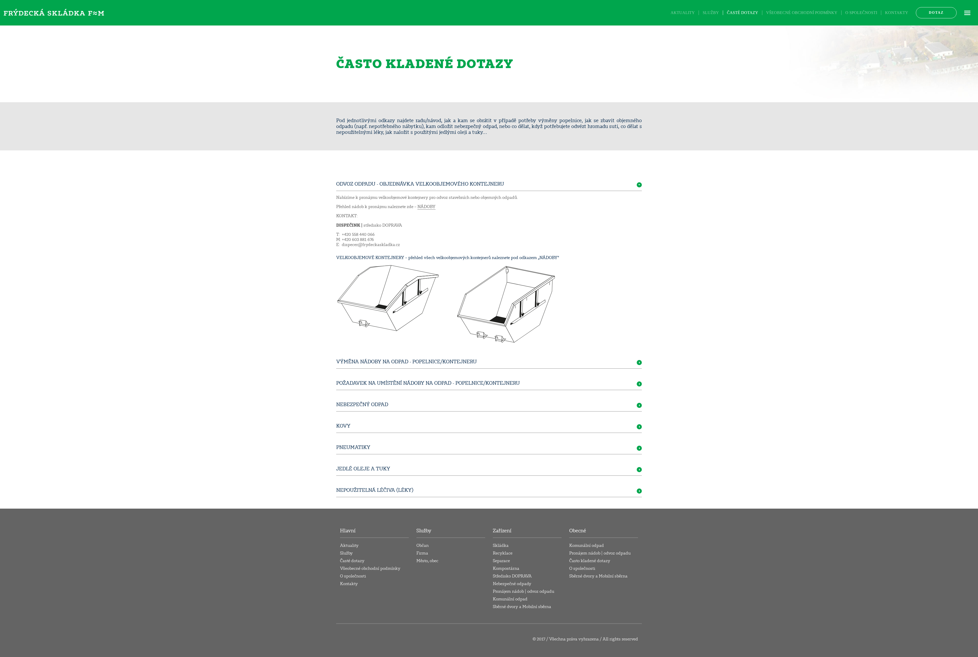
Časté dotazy (742, 12)
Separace (501, 560)
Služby (711, 12)
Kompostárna (506, 568)
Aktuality (683, 12)
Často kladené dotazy (589, 560)
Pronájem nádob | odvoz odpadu (523, 591)
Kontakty (896, 12)
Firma (422, 553)
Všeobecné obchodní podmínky (801, 12)
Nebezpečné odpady (512, 583)
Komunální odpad (510, 599)
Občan (422, 545)
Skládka (501, 545)
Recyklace (502, 553)
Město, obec (427, 560)
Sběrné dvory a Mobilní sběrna (522, 606)
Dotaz (936, 13)
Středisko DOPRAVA (512, 576)
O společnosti (861, 12)
